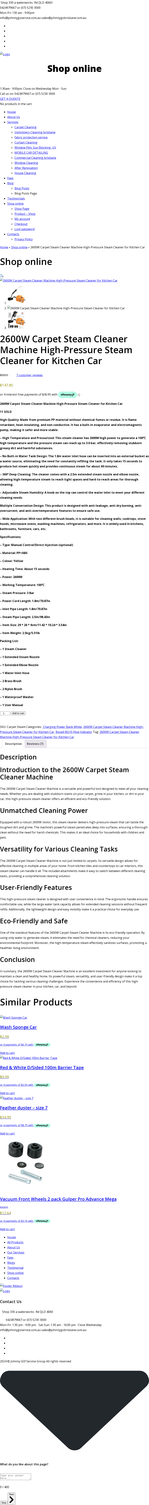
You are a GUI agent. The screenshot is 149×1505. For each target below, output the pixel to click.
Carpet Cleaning (26, 127)
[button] (2, 275)
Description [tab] (13, 744)
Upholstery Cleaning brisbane (35, 132)
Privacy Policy (24, 239)
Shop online (15, 204)
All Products (15, 1242)
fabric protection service (31, 137)
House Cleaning (25, 173)
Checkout (21, 224)
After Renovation (26, 168)
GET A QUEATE (10, 99)
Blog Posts (22, 188)
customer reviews (29, 375)
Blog (10, 183)
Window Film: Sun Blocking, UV (35, 148)
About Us (13, 117)
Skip (3, 1502)
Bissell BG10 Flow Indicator (74, 732)
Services (12, 122)
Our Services (15, 1252)
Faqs (10, 178)
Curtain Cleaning (26, 142)
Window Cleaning (26, 163)
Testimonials (16, 198)
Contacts (13, 234)
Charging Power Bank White (62, 727)
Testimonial (15, 1268)
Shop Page (22, 209)
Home (4, 247)
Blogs (11, 1263)
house (11, 112)
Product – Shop (25, 214)
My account (22, 219)
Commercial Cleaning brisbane (35, 158)
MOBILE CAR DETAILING (31, 153)
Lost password (25, 229)
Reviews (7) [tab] (35, 744)
